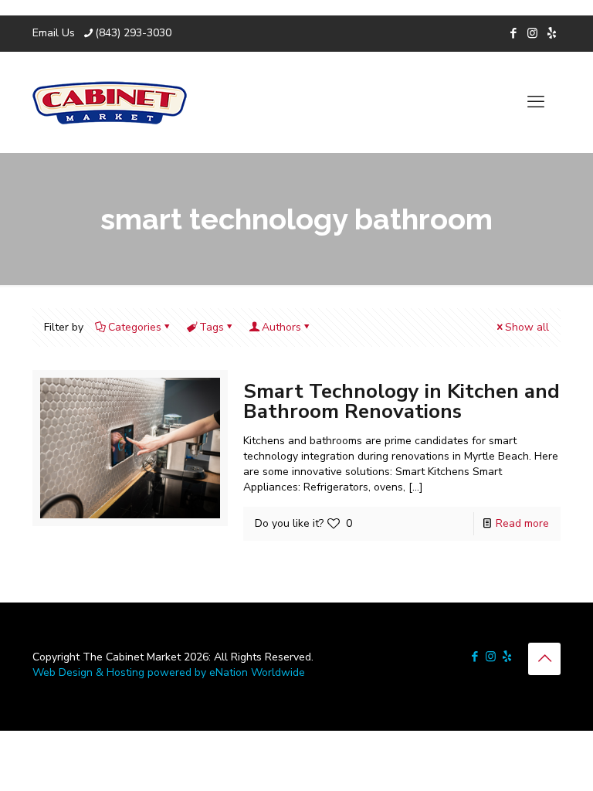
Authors (281, 327)
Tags (211, 327)
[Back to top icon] (544, 659)
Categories (134, 327)
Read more (522, 523)
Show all (527, 327)
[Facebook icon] (513, 33)
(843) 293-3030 (133, 32)
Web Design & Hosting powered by (120, 672)
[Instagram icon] (532, 33)
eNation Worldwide (257, 672)
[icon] (551, 33)
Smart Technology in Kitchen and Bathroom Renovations (401, 401)
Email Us (53, 32)
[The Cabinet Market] (109, 102)
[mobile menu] (536, 102)
